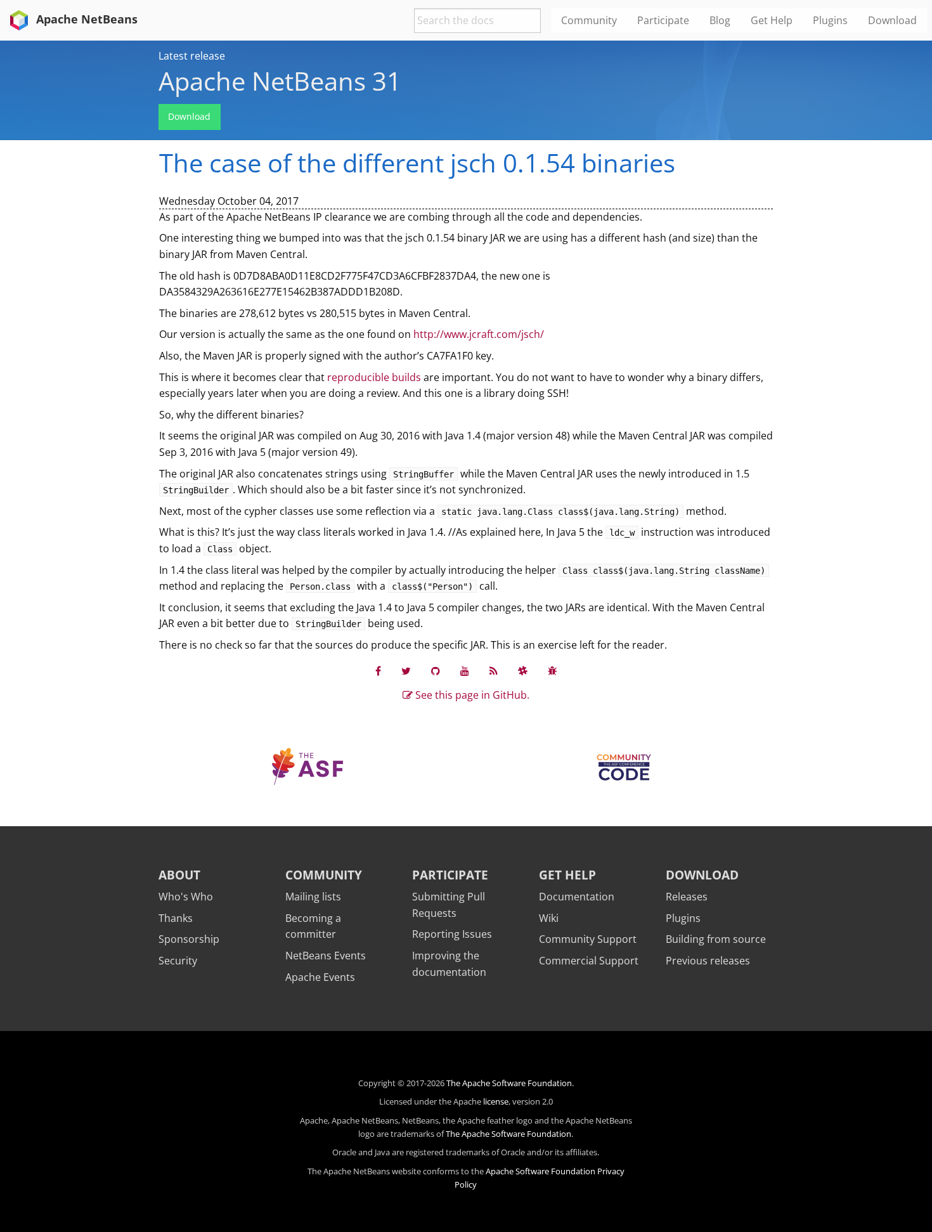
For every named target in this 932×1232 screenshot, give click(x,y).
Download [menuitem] (892, 20)
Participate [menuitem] (663, 20)
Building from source (716, 939)
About (179, 874)
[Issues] (552, 671)
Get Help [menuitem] (772, 20)
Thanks (176, 918)
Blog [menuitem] (719, 20)
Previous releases (708, 961)
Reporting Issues (452, 934)
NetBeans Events (325, 956)
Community (323, 874)
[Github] (435, 671)
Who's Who (186, 897)
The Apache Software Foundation (509, 1083)
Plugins (683, 918)
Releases (687, 897)
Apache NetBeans (85, 19)
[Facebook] (378, 671)
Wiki (549, 918)
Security (178, 961)
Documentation (576, 897)
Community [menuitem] (589, 20)
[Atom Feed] (493, 671)
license (495, 1101)
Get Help (567, 874)
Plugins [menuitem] (830, 20)
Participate (450, 874)
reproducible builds (374, 377)
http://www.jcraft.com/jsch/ (478, 334)
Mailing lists (313, 897)
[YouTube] (464, 671)
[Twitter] (406, 671)
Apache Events (320, 977)
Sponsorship (189, 939)
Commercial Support (588, 961)
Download (189, 116)
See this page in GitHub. (471, 695)
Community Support (588, 939)
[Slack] (523, 671)
